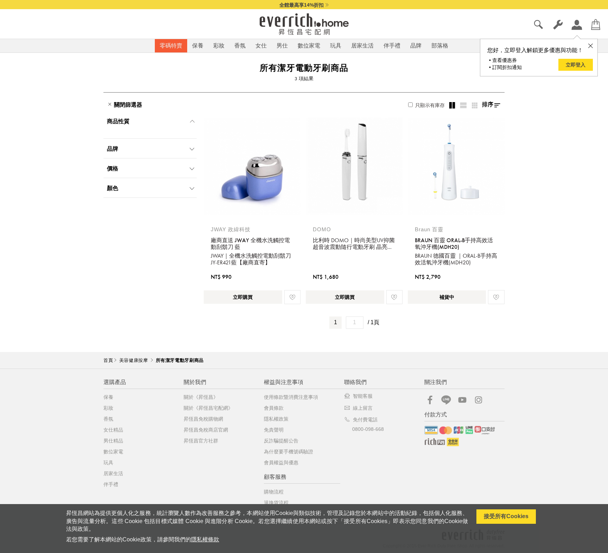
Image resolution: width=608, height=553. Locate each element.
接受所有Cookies (506, 516)
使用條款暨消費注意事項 (291, 397)
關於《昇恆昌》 (201, 397)
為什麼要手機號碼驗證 (288, 451)
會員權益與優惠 (281, 462)
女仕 (261, 46)
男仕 (282, 46)
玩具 (335, 46)
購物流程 (274, 492)
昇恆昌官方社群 (201, 441)
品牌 (416, 46)
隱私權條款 (205, 539)
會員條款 (274, 408)
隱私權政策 (276, 419)
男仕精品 (113, 441)
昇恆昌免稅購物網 (203, 419)
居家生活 (362, 46)
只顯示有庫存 (429, 105)
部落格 (439, 46)
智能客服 (363, 396)
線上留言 (363, 408)
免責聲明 (274, 430)
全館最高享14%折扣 (301, 5)
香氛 (240, 46)
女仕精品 (113, 430)
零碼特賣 (171, 46)
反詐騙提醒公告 (281, 441)
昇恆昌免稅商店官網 (206, 430)
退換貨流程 (276, 502)
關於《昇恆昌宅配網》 (208, 408)
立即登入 (575, 65)
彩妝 (218, 46)
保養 (197, 46)
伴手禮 (392, 46)
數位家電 (309, 46)
